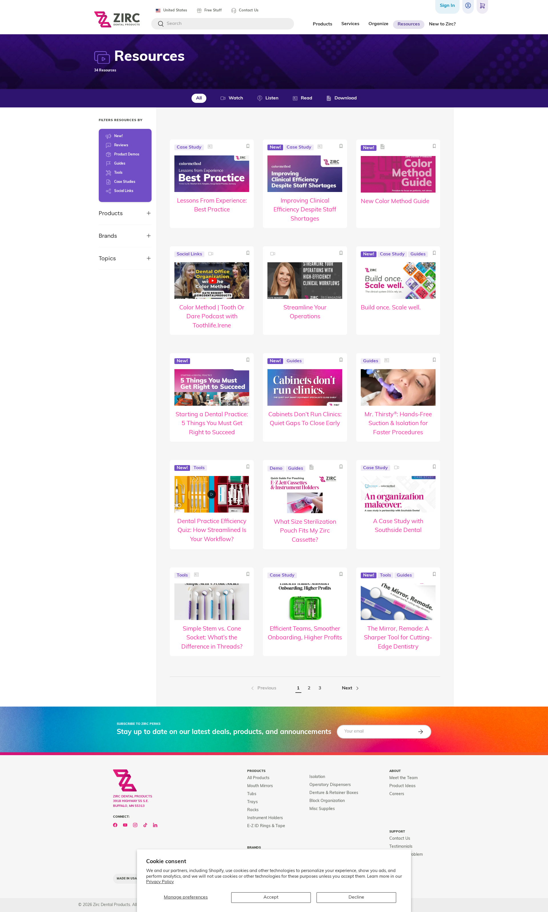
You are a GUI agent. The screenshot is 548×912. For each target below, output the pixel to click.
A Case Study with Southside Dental (398, 526)
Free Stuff (213, 10)
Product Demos (126, 154)
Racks (253, 810)
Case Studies (124, 182)
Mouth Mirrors (260, 786)
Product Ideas (402, 786)
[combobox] (222, 23)
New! (118, 136)
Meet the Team (403, 778)
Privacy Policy (160, 882)
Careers (396, 794)
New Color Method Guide (395, 202)
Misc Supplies (322, 809)
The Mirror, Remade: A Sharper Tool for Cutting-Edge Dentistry (398, 638)
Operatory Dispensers (330, 785)
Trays (252, 802)
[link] (263, 688)
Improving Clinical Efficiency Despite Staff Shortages (304, 210)
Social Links (123, 191)
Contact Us (248, 10)
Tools (118, 173)
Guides (119, 163)
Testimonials (400, 847)
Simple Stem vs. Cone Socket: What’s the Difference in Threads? (211, 638)
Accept (271, 897)
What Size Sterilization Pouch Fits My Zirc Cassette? (305, 531)
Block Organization (327, 801)
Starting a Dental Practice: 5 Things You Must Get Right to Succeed (212, 424)
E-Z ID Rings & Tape (266, 826)
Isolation (317, 777)
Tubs (251, 794)
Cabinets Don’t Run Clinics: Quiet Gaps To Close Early (305, 419)
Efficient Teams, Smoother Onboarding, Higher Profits (305, 633)
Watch (236, 98)
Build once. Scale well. (391, 308)
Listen (272, 98)
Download (346, 98)
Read (306, 98)
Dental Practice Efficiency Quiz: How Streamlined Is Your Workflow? (211, 531)
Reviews (121, 145)
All (199, 98)
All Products (258, 778)
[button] (482, 7)
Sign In (447, 5)
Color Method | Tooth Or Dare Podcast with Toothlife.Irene (211, 317)
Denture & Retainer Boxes (333, 793)
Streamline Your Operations (305, 312)
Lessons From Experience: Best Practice (212, 205)
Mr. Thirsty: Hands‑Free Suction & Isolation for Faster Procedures (398, 424)
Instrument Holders (265, 818)
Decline (356, 897)
